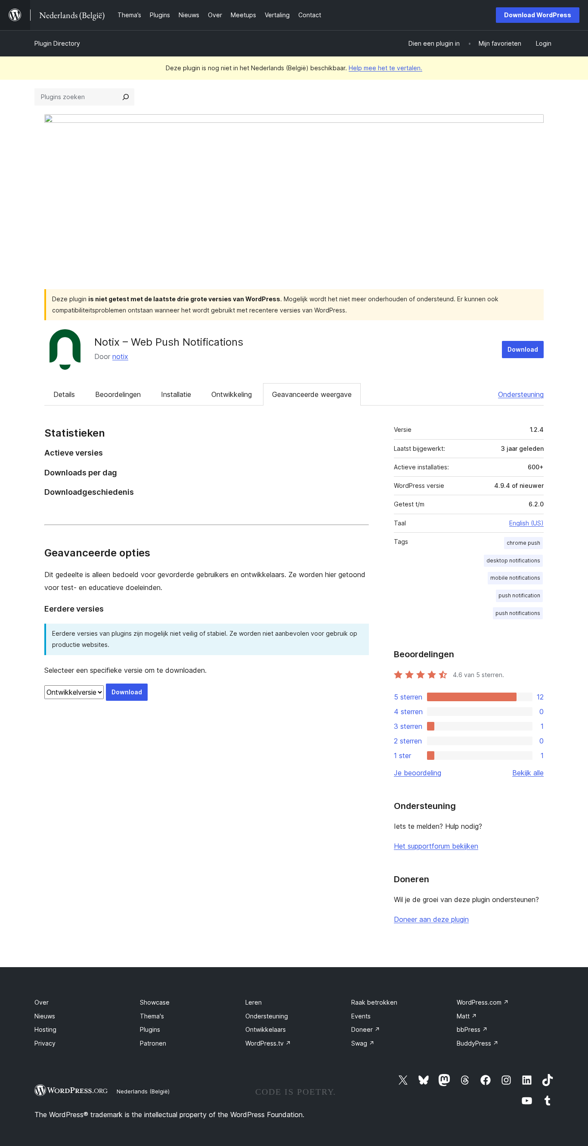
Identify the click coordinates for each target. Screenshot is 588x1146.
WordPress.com (483, 1002)
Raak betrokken (374, 1002)
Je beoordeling (417, 772)
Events (361, 1016)
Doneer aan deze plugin (431, 919)
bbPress (472, 1029)
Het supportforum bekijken (436, 846)
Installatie (176, 394)
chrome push (523, 543)
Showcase (155, 1002)
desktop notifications (513, 560)
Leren (253, 1002)
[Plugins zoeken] (125, 97)
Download (523, 349)
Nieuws (44, 1016)
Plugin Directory (57, 43)
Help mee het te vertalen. (385, 68)
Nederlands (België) (143, 1091)
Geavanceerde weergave (312, 394)
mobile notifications (515, 578)
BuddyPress (477, 1043)
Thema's (152, 1016)
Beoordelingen (118, 394)
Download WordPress (537, 15)
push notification (519, 595)
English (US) (526, 523)
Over (41, 1002)
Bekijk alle (528, 772)
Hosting (45, 1029)
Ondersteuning (521, 394)
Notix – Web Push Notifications (168, 342)
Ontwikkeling (231, 394)
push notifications (517, 613)
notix (120, 356)
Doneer (365, 1029)
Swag (362, 1043)
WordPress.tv (268, 1043)
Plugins (150, 1029)
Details (64, 394)
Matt (467, 1016)
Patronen (153, 1043)
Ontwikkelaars (265, 1029)
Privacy (45, 1043)
